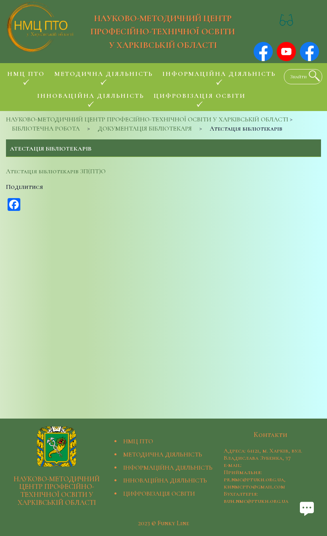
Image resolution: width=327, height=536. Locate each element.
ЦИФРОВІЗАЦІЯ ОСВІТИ (159, 494)
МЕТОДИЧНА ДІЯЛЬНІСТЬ (162, 455)
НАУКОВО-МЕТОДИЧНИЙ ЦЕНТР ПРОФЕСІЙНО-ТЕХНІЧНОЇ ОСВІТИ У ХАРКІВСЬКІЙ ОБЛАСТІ (163, 31)
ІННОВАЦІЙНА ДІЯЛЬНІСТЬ (165, 480)
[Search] (312, 76)
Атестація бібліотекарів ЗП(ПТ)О (56, 171)
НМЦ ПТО (138, 441)
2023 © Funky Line (163, 523)
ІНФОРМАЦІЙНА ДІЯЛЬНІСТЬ (168, 468)
